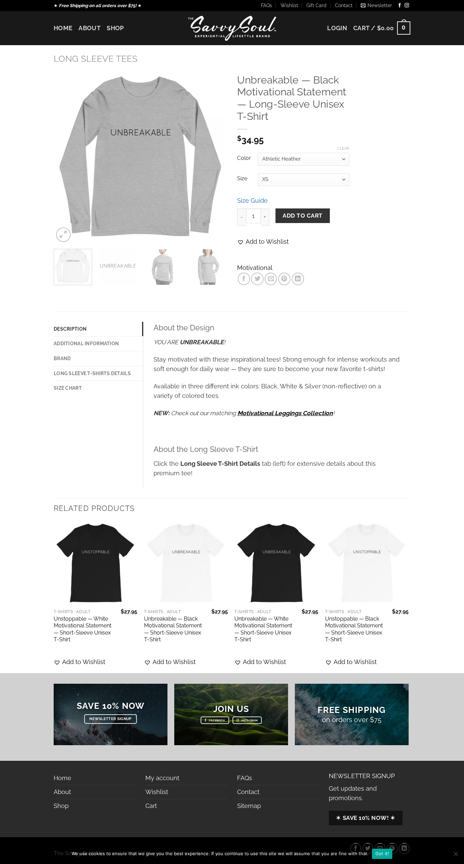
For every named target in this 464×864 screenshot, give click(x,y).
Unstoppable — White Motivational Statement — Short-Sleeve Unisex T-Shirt (82, 629)
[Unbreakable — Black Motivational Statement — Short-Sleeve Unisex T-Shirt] (186, 563)
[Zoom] (63, 234)
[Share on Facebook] (244, 279)
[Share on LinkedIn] (298, 279)
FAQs (266, 5)
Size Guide (252, 200)
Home (63, 28)
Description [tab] (70, 329)
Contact (344, 5)
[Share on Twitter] (257, 279)
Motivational (254, 267)
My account (162, 778)
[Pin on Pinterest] (284, 279)
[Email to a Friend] (271, 279)
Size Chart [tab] (68, 388)
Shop (115, 28)
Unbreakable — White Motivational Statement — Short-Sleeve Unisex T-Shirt (263, 629)
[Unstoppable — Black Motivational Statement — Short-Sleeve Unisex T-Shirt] (367, 563)
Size (242, 179)
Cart (151, 805)
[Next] (215, 157)
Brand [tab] (62, 358)
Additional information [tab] (86, 343)
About (89, 28)
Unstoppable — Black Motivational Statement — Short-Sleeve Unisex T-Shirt (354, 629)
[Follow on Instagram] (407, 5)
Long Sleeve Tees (96, 58)
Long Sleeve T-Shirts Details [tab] (92, 373)
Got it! (382, 853)
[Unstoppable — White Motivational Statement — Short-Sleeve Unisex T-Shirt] (96, 563)
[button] (263, 241)
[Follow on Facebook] (399, 5)
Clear (343, 148)
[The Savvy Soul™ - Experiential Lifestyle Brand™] (232, 28)
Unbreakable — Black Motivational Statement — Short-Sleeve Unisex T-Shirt (173, 629)
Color (244, 158)
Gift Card (316, 5)
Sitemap (249, 805)
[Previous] (65, 157)
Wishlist (289, 5)
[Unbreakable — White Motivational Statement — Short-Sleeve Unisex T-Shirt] (276, 563)
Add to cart (303, 215)
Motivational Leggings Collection (285, 413)
